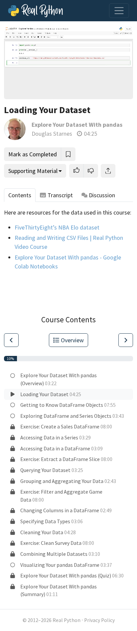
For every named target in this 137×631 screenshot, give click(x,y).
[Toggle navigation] (119, 10)
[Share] (108, 171)
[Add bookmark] (68, 154)
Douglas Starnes (52, 133)
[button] (76, 171)
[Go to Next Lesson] (125, 340)
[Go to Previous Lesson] (11, 340)
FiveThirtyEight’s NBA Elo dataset (57, 227)
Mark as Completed (32, 154)
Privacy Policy (99, 620)
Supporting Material (33, 171)
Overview (72, 340)
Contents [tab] (19, 195)
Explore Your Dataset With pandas (77, 124)
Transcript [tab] (60, 195)
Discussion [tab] (102, 195)
